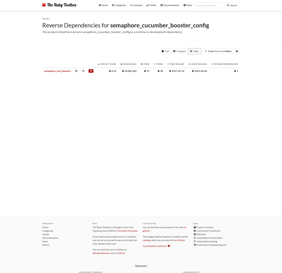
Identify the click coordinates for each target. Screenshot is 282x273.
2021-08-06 (201, 70)
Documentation (50, 237)
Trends (45, 234)
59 (148, 70)
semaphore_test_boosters (57, 70)
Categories (47, 230)
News (45, 241)
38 (161, 70)
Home (45, 227)
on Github (180, 240)
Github (121, 253)
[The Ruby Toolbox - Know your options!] (59, 5)
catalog (146, 240)
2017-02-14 (178, 70)
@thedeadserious (101, 253)
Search (45, 244)
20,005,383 (130, 70)
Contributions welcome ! (157, 246)
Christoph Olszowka (127, 230)
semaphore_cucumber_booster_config (159, 25)
